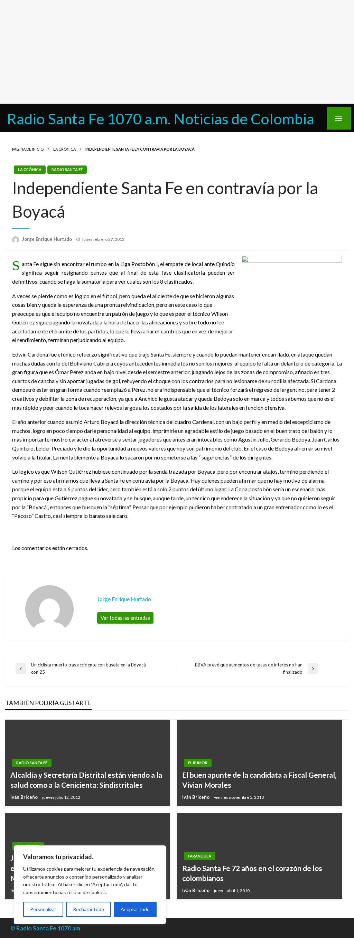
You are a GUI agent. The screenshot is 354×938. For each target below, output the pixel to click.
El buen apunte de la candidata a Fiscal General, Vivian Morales (259, 779)
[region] (90, 884)
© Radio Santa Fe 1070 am (45, 928)
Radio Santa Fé (67, 169)
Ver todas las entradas (125, 618)
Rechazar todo (88, 909)
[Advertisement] (177, 51)
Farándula (199, 856)
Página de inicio (28, 149)
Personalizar (43, 909)
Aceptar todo (135, 909)
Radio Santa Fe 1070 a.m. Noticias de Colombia (160, 118)
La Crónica (64, 149)
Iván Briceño (24, 797)
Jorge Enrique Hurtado (47, 239)
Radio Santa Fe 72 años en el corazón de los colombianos (252, 873)
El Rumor (197, 762)
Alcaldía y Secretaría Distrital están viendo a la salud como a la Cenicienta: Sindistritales (86, 779)
